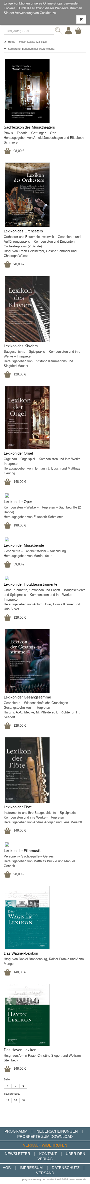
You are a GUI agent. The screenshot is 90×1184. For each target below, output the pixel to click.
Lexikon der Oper (18, 502)
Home (11, 41)
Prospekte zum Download (45, 1136)
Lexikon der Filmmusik (22, 851)
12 (7, 1100)
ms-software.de (77, 1179)
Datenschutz (66, 1168)
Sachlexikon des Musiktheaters (29, 127)
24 (15, 1100)
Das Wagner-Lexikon (21, 953)
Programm (16, 1131)
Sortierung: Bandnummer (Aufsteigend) (30, 48)
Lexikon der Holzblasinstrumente (30, 584)
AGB (7, 1168)
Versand (45, 1173)
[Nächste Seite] (23, 1086)
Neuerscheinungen (57, 1131)
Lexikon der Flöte (18, 807)
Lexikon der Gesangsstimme (27, 697)
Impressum (31, 1168)
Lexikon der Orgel (18, 453)
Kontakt (48, 1154)
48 (23, 1100)
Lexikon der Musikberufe (24, 545)
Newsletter (17, 1154)
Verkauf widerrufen (45, 1145)
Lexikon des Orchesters (23, 231)
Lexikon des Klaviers (21, 346)
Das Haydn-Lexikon (20, 1050)
